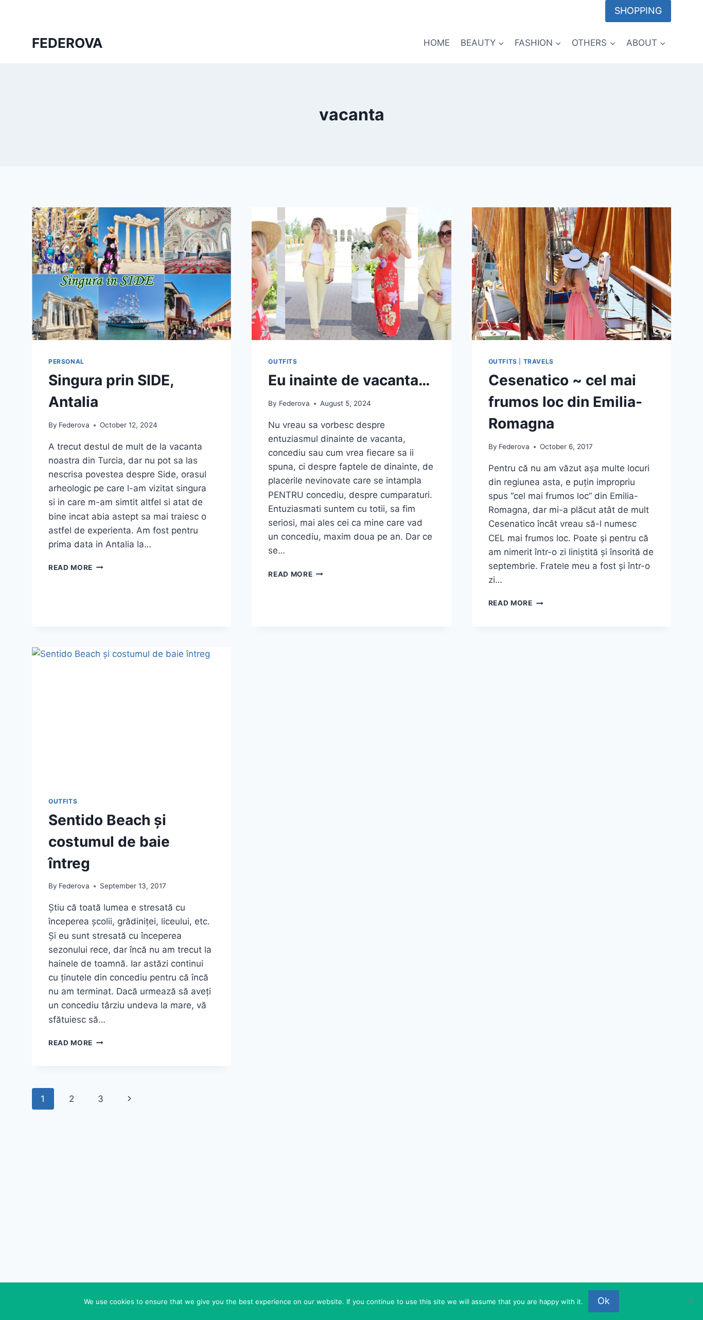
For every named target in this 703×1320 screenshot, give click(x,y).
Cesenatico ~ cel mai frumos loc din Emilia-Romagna (565, 401)
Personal (66, 361)
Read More (75, 567)
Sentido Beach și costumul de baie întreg (109, 841)
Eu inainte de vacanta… (349, 380)
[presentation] (131, 273)
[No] (690, 1301)
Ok (603, 1300)
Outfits (282, 361)
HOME (437, 43)
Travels (538, 361)
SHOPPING (638, 10)
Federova (74, 425)
